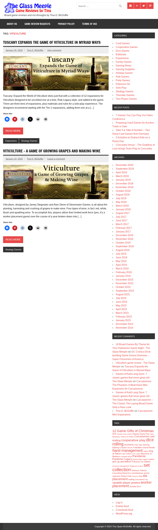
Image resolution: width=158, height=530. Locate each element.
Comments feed (124, 510)
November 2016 (124, 239)
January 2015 (123, 320)
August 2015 (123, 294)
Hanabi (152, 447)
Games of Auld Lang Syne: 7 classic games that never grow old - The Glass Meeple (131, 378)
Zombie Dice (135, 486)
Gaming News (123, 65)
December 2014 (124, 324)
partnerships (137, 459)
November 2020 (124, 165)
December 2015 (124, 279)
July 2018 (121, 198)
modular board (126, 456)
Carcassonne (141, 436)
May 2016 (121, 261)
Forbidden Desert (126, 448)
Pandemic (139, 456)
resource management (120, 466)
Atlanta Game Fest (141, 434)
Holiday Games (124, 73)
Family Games (124, 62)
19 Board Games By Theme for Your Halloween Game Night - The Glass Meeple (131, 348)
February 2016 (124, 272)
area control (127, 434)
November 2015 (124, 283)
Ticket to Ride (137, 476)
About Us (12, 24)
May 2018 (121, 202)
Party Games (123, 80)
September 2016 (125, 246)
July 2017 (121, 216)
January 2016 (123, 276)
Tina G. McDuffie (35, 50)
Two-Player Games (126, 98)
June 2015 (121, 302)
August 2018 (123, 194)
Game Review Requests (37, 24)
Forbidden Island (140, 447)
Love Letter (136, 454)
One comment (54, 50)
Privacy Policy (66, 24)
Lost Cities (126, 454)
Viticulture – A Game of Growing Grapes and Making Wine (51, 151)
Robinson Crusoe (136, 466)
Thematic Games (125, 95)
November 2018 (124, 187)
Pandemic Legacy (122, 459)
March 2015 (122, 313)
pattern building (148, 459)
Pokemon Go (123, 84)
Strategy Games (29, 141)
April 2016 (121, 265)
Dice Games (122, 50)
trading (131, 479)
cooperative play (133, 440)
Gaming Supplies (125, 69)
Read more (13, 131)
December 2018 (124, 183)
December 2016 (124, 235)
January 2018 (123, 209)
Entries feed (122, 506)
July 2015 (121, 298)
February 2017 (124, 228)
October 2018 (123, 191)
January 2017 (123, 231)
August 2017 (123, 213)
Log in (119, 502)
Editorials (121, 54)
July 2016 (121, 253)
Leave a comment (56, 159)
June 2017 (121, 220)
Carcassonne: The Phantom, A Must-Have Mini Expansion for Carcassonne (132, 385)
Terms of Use (89, 24)
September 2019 (125, 168)
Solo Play (121, 87)
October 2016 (123, 242)
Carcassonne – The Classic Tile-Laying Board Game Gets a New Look (132, 403)
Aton (152, 434)
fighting (115, 447)
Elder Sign (138, 445)
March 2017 (122, 224)
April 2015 (121, 309)
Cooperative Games (127, 47)
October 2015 (123, 287)
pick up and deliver (121, 461)
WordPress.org (124, 513)
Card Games (123, 43)
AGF (114, 434)
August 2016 (123, 250)
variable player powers (126, 482)
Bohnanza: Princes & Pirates (123, 437)
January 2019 (123, 180)
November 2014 (124, 327)
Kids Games (122, 76)
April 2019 (121, 172)
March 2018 (122, 205)
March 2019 (122, 176)
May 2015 (121, 305)
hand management (127, 450)
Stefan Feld (126, 476)
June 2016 (121, 257)
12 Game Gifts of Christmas (133, 431)
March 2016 (122, 268)
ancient (120, 434)
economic (129, 444)
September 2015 (125, 290)
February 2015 (124, 316)
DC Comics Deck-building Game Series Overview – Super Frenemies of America (131, 355)
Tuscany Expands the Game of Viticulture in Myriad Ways (52, 42)
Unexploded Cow (141, 479)
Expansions (11, 141)
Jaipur (145, 451)
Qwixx (147, 461)
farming (146, 445)
